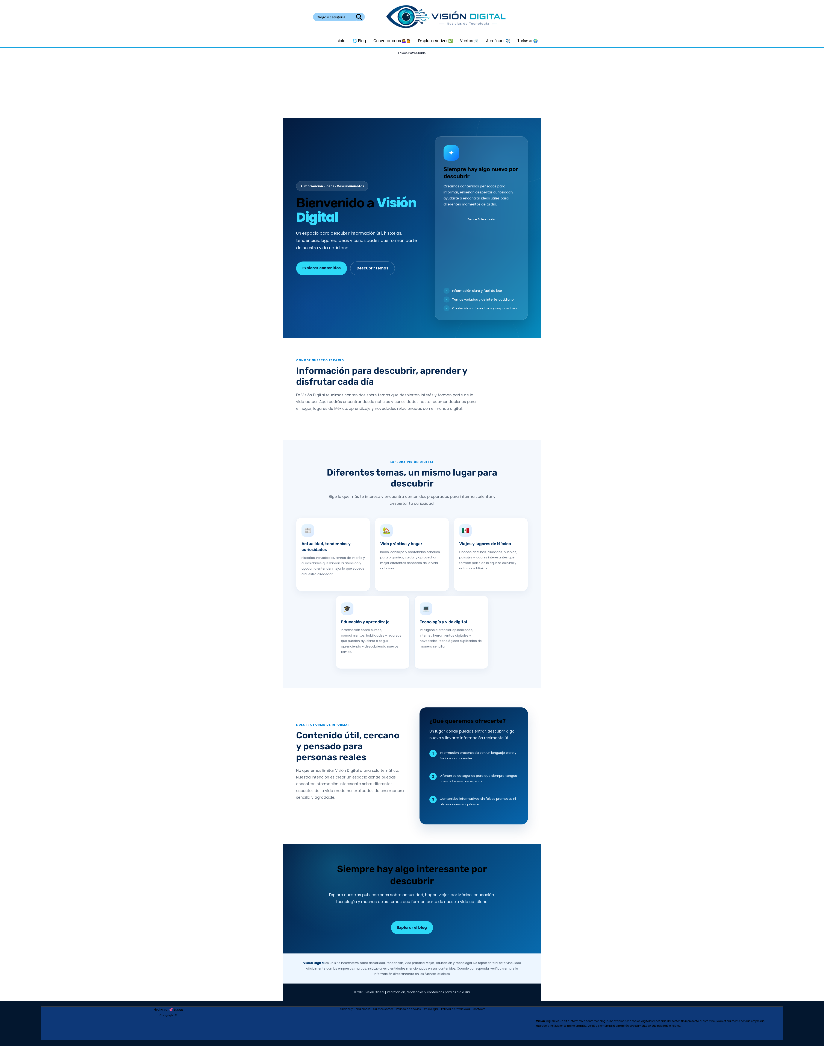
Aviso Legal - (432, 1009)
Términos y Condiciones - (355, 1009)
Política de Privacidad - (457, 1009)
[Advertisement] (412, 86)
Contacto (479, 1009)
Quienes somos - (384, 1009)
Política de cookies (408, 1009)
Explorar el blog (412, 927)
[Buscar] (359, 17)
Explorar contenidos (321, 268)
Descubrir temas (372, 268)
